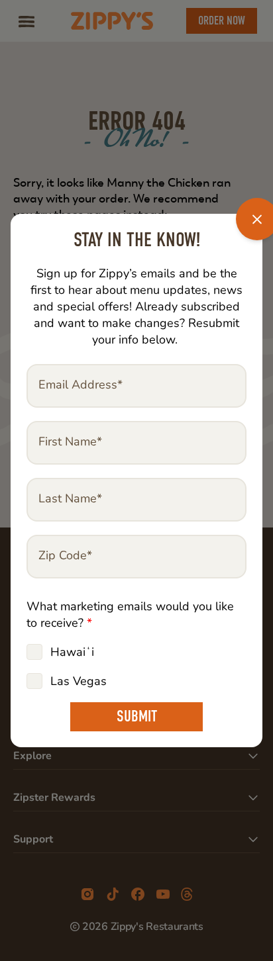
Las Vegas (78, 681)
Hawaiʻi (72, 652)
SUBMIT (137, 716)
